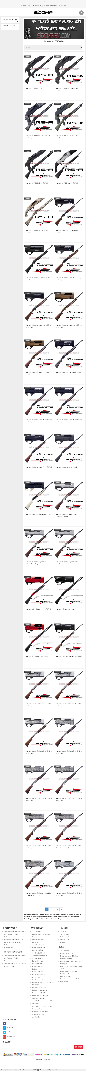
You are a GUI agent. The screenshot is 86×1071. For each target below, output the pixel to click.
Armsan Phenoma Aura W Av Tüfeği (39, 467)
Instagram (10, 1027)
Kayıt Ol (38, 6)
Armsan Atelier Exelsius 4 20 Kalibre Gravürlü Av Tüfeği (69, 847)
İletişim (63, 6)
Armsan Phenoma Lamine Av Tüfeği (68, 372)
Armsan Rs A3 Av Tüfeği (34, 88)
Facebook (9, 1023)
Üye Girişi (26, 6)
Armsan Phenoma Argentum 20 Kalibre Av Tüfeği (67, 515)
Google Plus (10, 1036)
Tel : (44, 2)
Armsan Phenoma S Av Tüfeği (66, 467)
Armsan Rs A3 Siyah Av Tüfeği (37, 183)
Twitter (9, 1032)
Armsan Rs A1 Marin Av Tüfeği (67, 183)
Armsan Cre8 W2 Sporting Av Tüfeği (69, 656)
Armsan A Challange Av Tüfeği (37, 656)
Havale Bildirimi (51, 6)
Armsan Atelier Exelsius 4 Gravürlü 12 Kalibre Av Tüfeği (38, 894)
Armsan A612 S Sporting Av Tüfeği (38, 609)
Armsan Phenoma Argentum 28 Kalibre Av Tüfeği (37, 563)
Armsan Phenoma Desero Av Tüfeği (38, 514)
